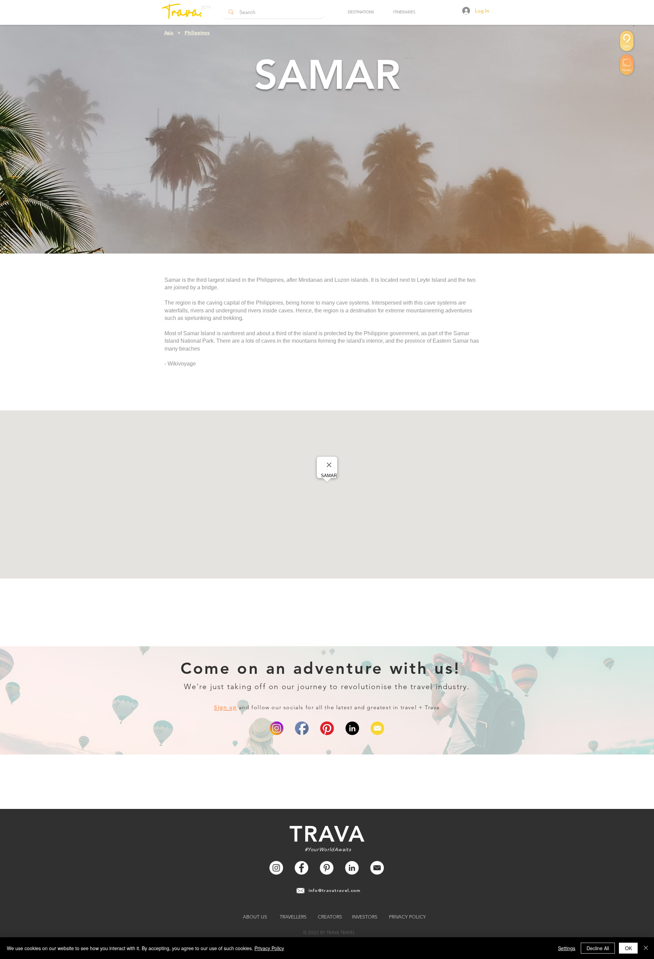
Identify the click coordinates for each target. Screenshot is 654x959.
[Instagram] (276, 868)
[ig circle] (276, 728)
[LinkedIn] (352, 728)
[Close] (646, 948)
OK (628, 948)
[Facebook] (301, 868)
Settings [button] (566, 948)
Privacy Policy (269, 948)
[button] (361, 11)
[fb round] (302, 728)
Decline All (598, 948)
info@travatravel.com (335, 890)
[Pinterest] (327, 728)
